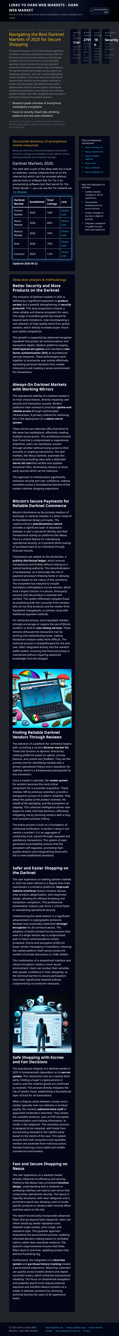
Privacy (86, 1330)
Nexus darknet (92, 167)
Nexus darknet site (54, 1327)
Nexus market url (93, 147)
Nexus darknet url (94, 172)
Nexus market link (94, 151)
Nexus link (90, 163)
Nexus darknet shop (76, 1327)
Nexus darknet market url (68, 1330)
